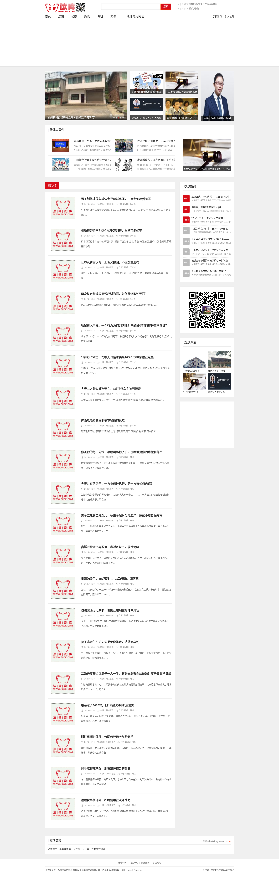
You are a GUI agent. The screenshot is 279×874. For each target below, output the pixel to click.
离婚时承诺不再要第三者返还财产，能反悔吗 (110, 547)
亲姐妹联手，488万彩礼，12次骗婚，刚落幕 (110, 578)
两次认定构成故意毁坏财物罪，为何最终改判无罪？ (114, 294)
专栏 (100, 16)
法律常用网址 (135, 16)
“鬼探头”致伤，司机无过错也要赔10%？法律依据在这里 (117, 357)
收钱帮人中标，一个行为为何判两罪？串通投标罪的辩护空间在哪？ (124, 325)
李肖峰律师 (65, 849)
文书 (113, 16)
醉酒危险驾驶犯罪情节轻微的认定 (103, 420)
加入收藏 (229, 16)
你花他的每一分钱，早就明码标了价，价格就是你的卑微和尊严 (121, 452)
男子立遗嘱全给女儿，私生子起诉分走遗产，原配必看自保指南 (121, 515)
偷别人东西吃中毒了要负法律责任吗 (203, 8)
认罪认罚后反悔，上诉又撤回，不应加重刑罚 (110, 262)
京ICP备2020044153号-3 (222, 870)
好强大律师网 (98, 849)
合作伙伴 (122, 862)
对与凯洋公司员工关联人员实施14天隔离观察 (93, 141)
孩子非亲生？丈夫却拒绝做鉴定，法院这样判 (110, 642)
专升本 (85, 849)
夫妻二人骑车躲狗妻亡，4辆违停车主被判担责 (111, 389)
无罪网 (76, 849)
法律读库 (52, 849)
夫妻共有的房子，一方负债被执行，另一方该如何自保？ (117, 483)
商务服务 (145, 862)
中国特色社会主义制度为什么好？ (93, 160)
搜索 (165, 6)
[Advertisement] (139, 44)
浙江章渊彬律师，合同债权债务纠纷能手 (107, 737)
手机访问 (217, 16)
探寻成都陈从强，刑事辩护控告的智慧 (105, 768)
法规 (61, 16)
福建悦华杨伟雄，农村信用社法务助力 (105, 800)
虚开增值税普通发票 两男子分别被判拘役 (156, 160)
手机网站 (157, 862)
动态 (182, 8)
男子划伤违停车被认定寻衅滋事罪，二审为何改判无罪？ (117, 199)
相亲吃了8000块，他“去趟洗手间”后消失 (107, 705)
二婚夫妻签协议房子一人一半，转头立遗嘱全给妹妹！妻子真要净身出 (126, 673)
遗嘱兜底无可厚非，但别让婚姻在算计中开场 (110, 610)
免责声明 (134, 862)
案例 (87, 16)
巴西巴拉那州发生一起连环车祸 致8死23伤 (156, 141)
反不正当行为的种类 (190, 4)
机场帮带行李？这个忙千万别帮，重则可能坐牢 (111, 230)
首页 (48, 16)
